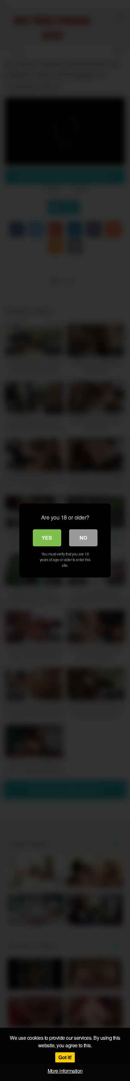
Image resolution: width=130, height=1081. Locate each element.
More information (65, 1070)
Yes (47, 537)
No (83, 537)
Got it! (65, 1057)
